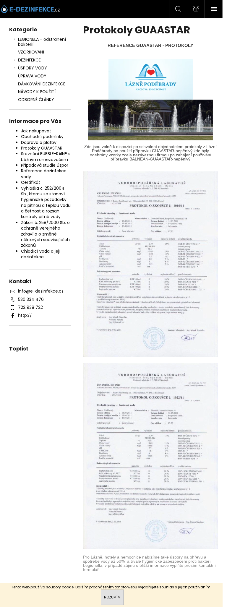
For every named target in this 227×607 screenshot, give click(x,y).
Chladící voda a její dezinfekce (40, 254)
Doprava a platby (38, 142)
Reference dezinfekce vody (44, 173)
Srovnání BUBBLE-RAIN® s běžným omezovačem (45, 156)
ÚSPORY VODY (32, 68)
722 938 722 (30, 307)
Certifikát (30, 182)
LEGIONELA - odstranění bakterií (42, 41)
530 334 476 (31, 299)
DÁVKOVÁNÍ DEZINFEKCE (41, 84)
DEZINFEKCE (29, 60)
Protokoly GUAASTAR (41, 148)
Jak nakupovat (36, 131)
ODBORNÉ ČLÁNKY (36, 100)
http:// (25, 315)
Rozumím (112, 597)
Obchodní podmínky (42, 136)
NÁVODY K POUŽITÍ (37, 92)
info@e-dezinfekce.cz (41, 291)
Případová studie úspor (44, 165)
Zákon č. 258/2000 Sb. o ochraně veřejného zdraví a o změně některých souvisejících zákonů (45, 234)
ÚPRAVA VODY (32, 76)
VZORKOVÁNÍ (31, 52)
